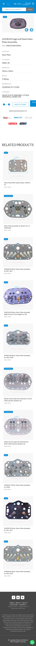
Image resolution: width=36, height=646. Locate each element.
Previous (26, 30)
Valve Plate (7, 187)
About (18, 603)
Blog (25, 603)
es (19, 4)
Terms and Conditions (18, 608)
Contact (22, 604)
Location (13, 604)
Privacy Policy (23, 606)
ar (15, 4)
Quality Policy (12, 606)
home (12, 603)
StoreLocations (26, 3)
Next (31, 30)
